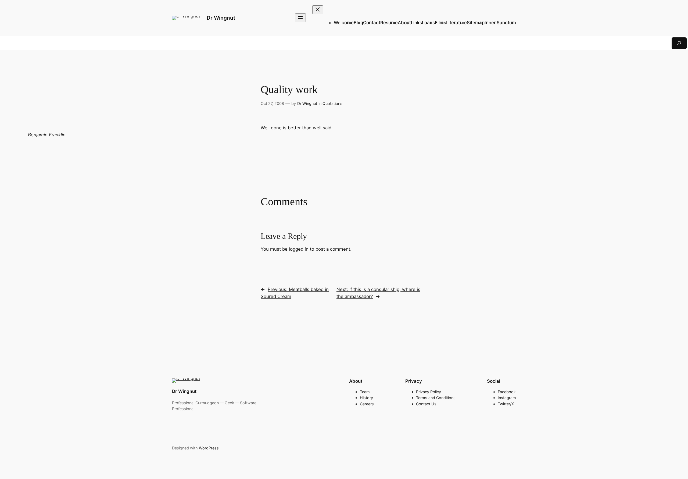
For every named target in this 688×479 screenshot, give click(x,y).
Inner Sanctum (500, 22)
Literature (456, 22)
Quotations (332, 103)
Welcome (344, 22)
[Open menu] (300, 17)
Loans (428, 22)
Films (440, 22)
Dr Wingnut (221, 18)
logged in (299, 249)
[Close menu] (317, 9)
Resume (389, 22)
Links (416, 22)
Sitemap (476, 22)
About (404, 22)
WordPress (209, 448)
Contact (371, 22)
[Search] (679, 43)
